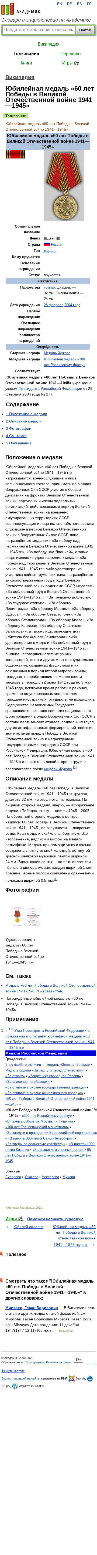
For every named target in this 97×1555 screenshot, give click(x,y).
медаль (50, 251)
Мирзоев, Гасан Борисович (31, 1308)
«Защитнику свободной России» (54, 1076)
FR (89, 4)
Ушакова (31, 1177)
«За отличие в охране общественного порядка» (44, 1093)
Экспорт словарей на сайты (20, 1378)
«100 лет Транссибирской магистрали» (37, 1127)
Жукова (69, 1177)
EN (59, 4)
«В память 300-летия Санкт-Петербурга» (41, 1138)
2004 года (72, 305)
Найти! (85, 30)
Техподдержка (34, 1362)
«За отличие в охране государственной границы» (45, 1087)
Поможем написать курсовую (55, 1219)
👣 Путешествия (13, 1371)
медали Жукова (58, 769)
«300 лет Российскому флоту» (47, 1116)
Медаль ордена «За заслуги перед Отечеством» (45, 1070)
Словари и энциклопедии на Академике (46, 20)
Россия (57, 244)
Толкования (26, 53)
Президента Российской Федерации (50, 388)
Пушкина (66, 1121)
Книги (26, 63)
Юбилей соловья (28, 1227)
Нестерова (50, 1177)
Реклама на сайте (58, 1362)
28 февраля (53, 305)
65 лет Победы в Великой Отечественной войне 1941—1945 (48, 1155)
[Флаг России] (47, 244)
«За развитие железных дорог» (58, 1150)
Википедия (49, 44)
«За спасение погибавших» (27, 1082)
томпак (49, 287)
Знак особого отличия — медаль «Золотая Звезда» (47, 1065)
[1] (75, 767)
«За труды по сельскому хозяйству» (35, 1144)
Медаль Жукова (57, 353)
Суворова (13, 1177)
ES (79, 4)
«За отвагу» (15, 1076)
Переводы (70, 53)
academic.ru (20, 9)
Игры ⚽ (70, 63)
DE (69, 4)
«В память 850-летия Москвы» (30, 1121)
